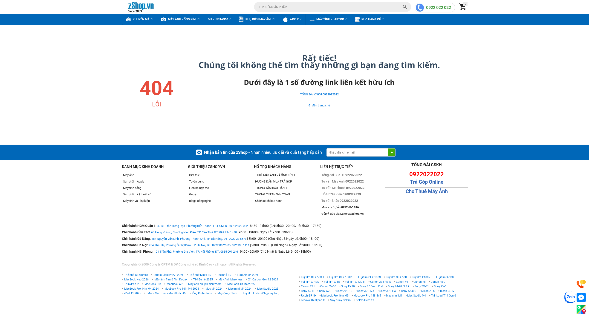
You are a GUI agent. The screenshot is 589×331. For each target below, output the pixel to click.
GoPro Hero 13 (365, 300)
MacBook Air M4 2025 (241, 284)
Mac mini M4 (394, 295)
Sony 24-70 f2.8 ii (399, 286)
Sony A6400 (408, 291)
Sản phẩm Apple (133, 181)
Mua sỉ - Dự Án (340, 207)
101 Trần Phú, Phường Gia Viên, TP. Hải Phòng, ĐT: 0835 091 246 (196, 251)
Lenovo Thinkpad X (313, 300)
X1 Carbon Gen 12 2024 (263, 279)
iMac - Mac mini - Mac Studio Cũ (167, 293)
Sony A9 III (307, 291)
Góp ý (192, 194)
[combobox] (332, 7)
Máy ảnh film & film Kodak (170, 279)
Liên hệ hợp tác (199, 188)
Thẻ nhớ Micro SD (200, 275)
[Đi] (391, 152)
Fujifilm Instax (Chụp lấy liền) (261, 293)
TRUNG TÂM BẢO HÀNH (271, 188)
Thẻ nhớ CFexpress (136, 275)
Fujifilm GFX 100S (369, 277)
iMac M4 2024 (213, 288)
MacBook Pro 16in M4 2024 (182, 288)
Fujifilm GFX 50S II (312, 277)
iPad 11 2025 (132, 293)
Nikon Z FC (428, 291)
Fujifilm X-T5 (332, 281)
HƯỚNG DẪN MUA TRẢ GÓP (273, 181)
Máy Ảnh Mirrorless (231, 279)
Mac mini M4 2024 (239, 288)
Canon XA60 (328, 286)
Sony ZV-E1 (422, 286)
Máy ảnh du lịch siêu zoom (205, 284)
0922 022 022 (438, 7)
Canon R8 (419, 281)
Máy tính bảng (132, 188)
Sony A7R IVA (365, 291)
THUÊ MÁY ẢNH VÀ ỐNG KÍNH (275, 175)
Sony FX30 (348, 286)
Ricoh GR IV (447, 291)
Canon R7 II (308, 286)
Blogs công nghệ (200, 201)
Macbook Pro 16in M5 (335, 295)
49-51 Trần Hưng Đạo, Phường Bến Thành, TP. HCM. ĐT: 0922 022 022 (202, 226)
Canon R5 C (438, 281)
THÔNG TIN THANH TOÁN (272, 194)
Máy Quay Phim (227, 293)
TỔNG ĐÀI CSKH (319, 94)
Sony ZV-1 (440, 286)
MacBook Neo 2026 (136, 279)
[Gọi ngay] (581, 284)
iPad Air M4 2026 (248, 275)
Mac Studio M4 (416, 295)
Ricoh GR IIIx (308, 295)
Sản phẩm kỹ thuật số (137, 194)
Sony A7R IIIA (387, 291)
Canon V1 (402, 281)
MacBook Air (174, 284)
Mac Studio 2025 (267, 288)
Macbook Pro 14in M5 (367, 295)
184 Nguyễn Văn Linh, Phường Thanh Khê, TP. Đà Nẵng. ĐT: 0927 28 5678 (198, 238)
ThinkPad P (131, 284)
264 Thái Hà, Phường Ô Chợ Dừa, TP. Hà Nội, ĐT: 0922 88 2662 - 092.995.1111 (199, 245)
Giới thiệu (195, 175)
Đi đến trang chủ (319, 105)
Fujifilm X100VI (421, 277)
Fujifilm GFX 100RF (341, 277)
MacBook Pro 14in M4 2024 (141, 288)
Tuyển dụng (196, 181)
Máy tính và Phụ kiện (136, 201)
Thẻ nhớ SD (224, 275)
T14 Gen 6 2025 (203, 279)
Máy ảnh (128, 175)
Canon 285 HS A (380, 281)
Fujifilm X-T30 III (355, 281)
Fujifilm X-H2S (310, 281)
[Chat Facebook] (581, 297)
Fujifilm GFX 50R (396, 277)
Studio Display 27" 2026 (169, 275)
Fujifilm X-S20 (445, 277)
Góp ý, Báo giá (342, 213)
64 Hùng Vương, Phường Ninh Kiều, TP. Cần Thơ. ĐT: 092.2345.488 (194, 232)
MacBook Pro (152, 284)
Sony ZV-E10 (344, 291)
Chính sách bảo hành (268, 201)
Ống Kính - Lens (202, 293)
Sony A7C (325, 291)
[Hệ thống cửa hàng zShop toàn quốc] (581, 309)
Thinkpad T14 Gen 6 (443, 295)
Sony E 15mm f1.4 (371, 286)
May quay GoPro (340, 300)
